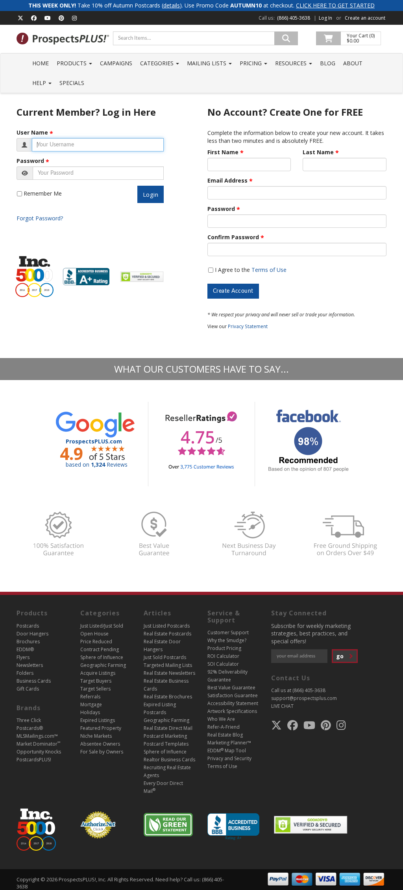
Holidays (90, 712)
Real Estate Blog (225, 734)
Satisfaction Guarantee (232, 695)
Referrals (90, 696)
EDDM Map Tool (226, 750)
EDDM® (25, 649)
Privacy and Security (229, 758)
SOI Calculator (223, 664)
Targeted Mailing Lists (168, 665)
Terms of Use (269, 269)
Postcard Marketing (165, 736)
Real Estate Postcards (167, 633)
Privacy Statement (248, 326)
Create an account (365, 18)
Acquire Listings (97, 673)
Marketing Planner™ (229, 742)
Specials (71, 83)
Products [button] (72, 63)
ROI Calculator (223, 656)
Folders (25, 673)
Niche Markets (96, 736)
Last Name (318, 152)
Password (30, 160)
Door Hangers (32, 633)
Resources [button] (291, 63)
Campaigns (116, 63)
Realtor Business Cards (169, 759)
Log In (325, 18)
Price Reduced (96, 641)
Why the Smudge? (226, 640)
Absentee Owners (100, 743)
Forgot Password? (40, 218)
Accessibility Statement (232, 703)
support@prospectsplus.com (304, 698)
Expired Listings (97, 720)
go (340, 656)
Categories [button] (157, 63)
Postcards (28, 625)
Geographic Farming (103, 665)
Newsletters (30, 665)
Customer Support (228, 632)
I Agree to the (251, 269)
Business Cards (34, 681)
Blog (327, 63)
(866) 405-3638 (293, 18)
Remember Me (43, 193)
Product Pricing (224, 648)
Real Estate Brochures (168, 696)
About (352, 63)
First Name (222, 152)
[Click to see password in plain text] (25, 173)
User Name (32, 132)
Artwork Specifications (232, 711)
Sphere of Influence (101, 657)
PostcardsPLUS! (34, 759)
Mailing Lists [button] (207, 63)
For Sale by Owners (101, 751)
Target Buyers (95, 681)
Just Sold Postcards (165, 657)
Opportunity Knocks (39, 751)
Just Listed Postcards (167, 625)
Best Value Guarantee (231, 687)
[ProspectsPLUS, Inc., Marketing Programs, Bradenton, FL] (233, 826)
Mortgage (91, 704)
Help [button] (40, 83)
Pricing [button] (251, 63)
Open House (94, 633)
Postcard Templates (166, 743)
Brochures (28, 641)
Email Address (227, 180)
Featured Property (100, 728)
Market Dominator (38, 743)
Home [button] (40, 63)
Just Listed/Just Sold (101, 625)
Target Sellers (95, 688)
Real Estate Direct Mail (168, 728)
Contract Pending (99, 649)
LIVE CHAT (282, 706)
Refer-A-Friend (223, 727)
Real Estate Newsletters (169, 673)
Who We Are (221, 719)
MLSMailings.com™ (37, 736)
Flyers (23, 657)
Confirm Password (233, 237)
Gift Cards (28, 688)
